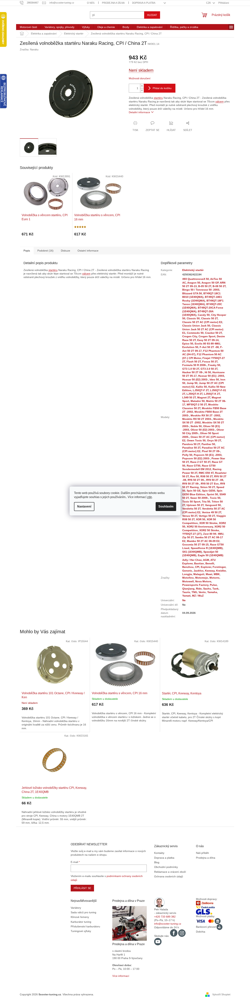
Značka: (29, 49)
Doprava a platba (143, 2)
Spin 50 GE (194, 490)
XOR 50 (200, 519)
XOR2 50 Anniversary (200, 526)
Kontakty (159, 852)
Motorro (214, 577)
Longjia (187, 574)
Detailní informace (139, 112)
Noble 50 (196, 426)
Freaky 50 (214, 365)
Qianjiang (188, 588)
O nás (91, 2)
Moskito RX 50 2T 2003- (197, 418)
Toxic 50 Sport (191, 501)
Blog (156, 862)
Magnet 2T (203, 397)
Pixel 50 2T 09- (211, 451)
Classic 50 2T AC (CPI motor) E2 (202, 322)
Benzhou (188, 566)
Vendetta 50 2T (191, 508)
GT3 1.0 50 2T (190, 368)
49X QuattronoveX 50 (195, 278)
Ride (199, 588)
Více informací (120, 975)
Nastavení (84, 506)
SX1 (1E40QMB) (192, 551)
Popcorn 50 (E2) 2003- (196, 458)
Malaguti (198, 574)
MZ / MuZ (198, 595)
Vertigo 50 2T (207, 515)
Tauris (186, 592)
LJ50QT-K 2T (212, 393)
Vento (202, 592)
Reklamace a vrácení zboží (170, 871)
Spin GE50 (208, 490)
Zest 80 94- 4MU (213, 533)
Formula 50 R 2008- (194, 365)
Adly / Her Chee (192, 559)
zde (149, 497)
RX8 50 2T (206, 476)
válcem (219, 101)
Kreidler (221, 570)
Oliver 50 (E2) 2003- (203, 429)
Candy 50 (204, 314)
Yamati (186, 595)
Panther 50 (208, 444)
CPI (197, 566)
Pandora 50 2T (191, 444)
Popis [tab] (27, 250)
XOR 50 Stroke (208, 523)
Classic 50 (193, 318)
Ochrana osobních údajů (168, 876)
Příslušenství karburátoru (85, 926)
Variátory (76, 907)
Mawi (209, 574)
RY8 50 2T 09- (190, 483)
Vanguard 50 (213, 505)
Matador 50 (198, 401)
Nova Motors (203, 581)
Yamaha (212, 592)
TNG (194, 592)
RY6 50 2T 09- (196, 479)
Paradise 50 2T (191, 447)
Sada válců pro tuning (83, 912)
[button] (55, 715)
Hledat (152, 15)
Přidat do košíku (162, 88)
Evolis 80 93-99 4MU (207, 343)
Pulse (213, 584)
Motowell (188, 581)
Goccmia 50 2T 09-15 (195, 544)
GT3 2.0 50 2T (209, 368)
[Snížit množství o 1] (142, 90)
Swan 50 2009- (199, 497)
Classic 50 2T (209, 318)
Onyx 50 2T (214, 440)
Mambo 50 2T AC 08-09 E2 (203, 541)
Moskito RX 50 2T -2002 (205, 415)
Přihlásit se (82, 888)
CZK (209, 2)
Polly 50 (187, 454)
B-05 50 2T (204, 286)
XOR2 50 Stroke (209, 530)
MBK (217, 574)
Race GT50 (193, 465)
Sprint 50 (212, 494)
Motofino (188, 577)
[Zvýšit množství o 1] (142, 86)
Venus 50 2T (189, 515)
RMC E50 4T (206, 472)
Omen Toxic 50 (196, 440)
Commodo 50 (195, 332)
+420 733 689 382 (165, 916)
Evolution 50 (190, 347)
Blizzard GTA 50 (192, 293)
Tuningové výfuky (81, 931)
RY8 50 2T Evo (210, 483)
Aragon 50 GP (210, 282)
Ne (184, 600)
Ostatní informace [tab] (88, 250)
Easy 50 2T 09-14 (208, 340)
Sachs (207, 588)
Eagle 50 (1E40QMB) (210, 555)
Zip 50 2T (188, 537)
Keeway (210, 570)
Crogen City (189, 336)
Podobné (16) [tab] (45, 250)
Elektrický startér (193, 270)
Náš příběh (202, 852)
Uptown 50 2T (195, 505)
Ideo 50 (214, 379)
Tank (215, 588)
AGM (206, 559)
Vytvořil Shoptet (221, 994)
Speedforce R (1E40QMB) (207, 548)
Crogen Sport (207, 336)
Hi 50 (208, 372)
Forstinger (219, 566)
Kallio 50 (201, 386)
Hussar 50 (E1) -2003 (211, 375)
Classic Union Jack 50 (196, 325)
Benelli (209, 563)
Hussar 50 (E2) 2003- (195, 379)
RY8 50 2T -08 (214, 479)
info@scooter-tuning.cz (167, 923)
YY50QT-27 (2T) (192, 533)
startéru (158, 97)
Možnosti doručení (139, 78)
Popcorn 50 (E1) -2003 (208, 454)
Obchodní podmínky (166, 866)
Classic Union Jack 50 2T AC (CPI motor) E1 (202, 329)
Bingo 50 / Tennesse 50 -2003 (200, 289)
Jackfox (199, 570)
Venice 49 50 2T (211, 512)
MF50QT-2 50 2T (197, 404)
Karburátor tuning (81, 921)
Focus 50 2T (209, 361)
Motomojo (201, 577)
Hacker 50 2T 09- (192, 372)
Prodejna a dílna (113, 2)
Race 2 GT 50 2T (200, 461)
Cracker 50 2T (213, 332)
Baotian (199, 563)
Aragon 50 (193, 282)
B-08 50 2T (219, 286)
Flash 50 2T (194, 361)
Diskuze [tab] (65, 250)
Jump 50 (192, 383)
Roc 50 (194, 476)
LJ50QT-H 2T (194, 393)
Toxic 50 (215, 497)
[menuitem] (28, 27)
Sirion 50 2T (207, 487)
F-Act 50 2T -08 (209, 347)
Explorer (206, 566)
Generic (187, 570)
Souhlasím (165, 506)
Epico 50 (187, 343)
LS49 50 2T (189, 397)
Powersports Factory (195, 584)
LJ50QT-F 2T (201, 390)
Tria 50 (206, 501)
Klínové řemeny (80, 917)
